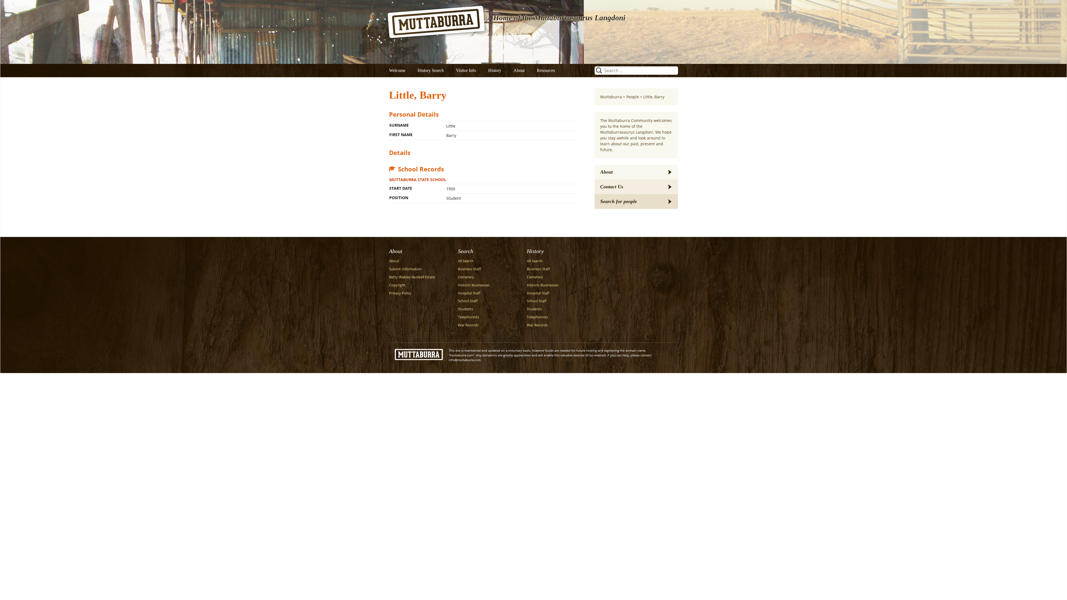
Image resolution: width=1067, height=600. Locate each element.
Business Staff (469, 269)
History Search (431, 70)
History (494, 70)
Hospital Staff (469, 293)
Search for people (618, 201)
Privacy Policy (400, 293)
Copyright (397, 285)
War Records (468, 325)
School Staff (468, 301)
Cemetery (466, 277)
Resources (546, 70)
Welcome (397, 70)
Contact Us (611, 186)
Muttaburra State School (417, 179)
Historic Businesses (474, 285)
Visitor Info (466, 70)
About (519, 70)
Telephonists (468, 317)
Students (465, 309)
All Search (466, 261)
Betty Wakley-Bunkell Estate (412, 277)
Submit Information (405, 269)
